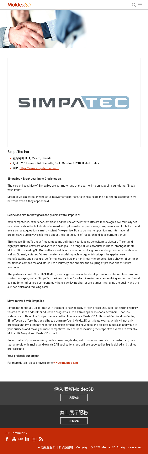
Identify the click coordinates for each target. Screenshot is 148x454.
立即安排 (74, 421)
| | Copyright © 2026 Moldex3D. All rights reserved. (92, 447)
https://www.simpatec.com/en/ (39, 168)
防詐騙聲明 (66, 447)
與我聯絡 (74, 397)
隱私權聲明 (48, 447)
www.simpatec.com (65, 362)
